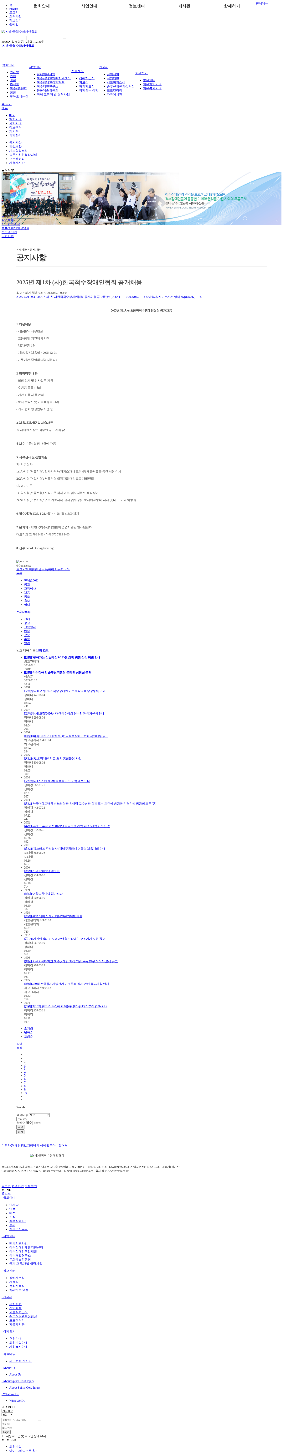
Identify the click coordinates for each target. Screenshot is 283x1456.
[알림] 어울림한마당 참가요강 (43, 893)
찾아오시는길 (19, 96)
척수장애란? (18, 88)
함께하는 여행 (88, 90)
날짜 (39, 650)
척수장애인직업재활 (50, 82)
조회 (46, 650)
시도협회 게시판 (20, 1361)
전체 (27, 619)
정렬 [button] (19, 1043)
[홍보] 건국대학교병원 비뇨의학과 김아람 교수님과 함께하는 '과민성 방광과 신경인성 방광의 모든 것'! (90, 803)
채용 (27, 592)
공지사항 (113, 74)
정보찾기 (15, 20)
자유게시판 (114, 94)
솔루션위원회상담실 (121, 86)
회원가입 (15, 16)
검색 (20, 1127)
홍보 (27, 600)
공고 (27, 584)
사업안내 (89, 6)
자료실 (83, 82)
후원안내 (149, 80)
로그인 (13, 12)
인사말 (14, 72)
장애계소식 (87, 78)
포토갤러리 (114, 90)
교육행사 (30, 588)
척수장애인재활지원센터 (54, 78)
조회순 (28, 1036)
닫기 (8, 104)
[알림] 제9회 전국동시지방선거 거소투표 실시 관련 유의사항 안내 (66, 983)
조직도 (14, 84)
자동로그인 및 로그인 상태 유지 (25, 1436)
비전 (13, 80)
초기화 (28, 1028)
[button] (19, 573)
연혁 (13, 76)
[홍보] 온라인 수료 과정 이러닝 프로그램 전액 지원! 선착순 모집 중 (67, 826)
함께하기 (232, 6)
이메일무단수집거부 (54, 1145)
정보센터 (137, 6)
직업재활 (113, 78)
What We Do (10, 1394)
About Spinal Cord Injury (18, 1381)
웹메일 (13, 24)
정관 (13, 92)
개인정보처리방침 (27, 1145)
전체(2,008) (31, 580)
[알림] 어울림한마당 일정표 (42, 871)
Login (6, 1432)
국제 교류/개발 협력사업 (53, 94)
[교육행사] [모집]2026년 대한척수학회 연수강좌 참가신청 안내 (64, 713)
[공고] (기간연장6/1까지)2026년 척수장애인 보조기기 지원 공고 (64, 938)
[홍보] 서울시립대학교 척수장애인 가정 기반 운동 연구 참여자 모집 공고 (71, 961)
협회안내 (42, 6)
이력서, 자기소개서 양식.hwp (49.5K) (164, 296)
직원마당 (8, 1353)
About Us (8, 1368)
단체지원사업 (46, 74)
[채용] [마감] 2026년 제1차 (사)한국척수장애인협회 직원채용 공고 (66, 736)
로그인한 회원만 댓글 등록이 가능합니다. (43, 569)
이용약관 (8, 1145)
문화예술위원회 (47, 90)
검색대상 (22, 1115)
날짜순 (28, 1032)
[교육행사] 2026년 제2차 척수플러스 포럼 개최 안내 (57, 781)
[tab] (141, 1198)
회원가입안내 (152, 84)
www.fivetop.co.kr (117, 1170)
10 (25, 1092)
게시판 (184, 6)
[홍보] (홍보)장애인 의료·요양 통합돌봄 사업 (52, 758)
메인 (12, 115)
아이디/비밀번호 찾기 (24, 1450)
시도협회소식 (116, 82)
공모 (27, 596)
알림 (27, 604)
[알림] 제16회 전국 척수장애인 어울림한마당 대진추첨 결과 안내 (65, 1006)
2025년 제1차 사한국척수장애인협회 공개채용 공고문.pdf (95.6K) (71, 296)
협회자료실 (87, 86)
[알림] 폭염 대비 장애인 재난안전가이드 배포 (53, 916)
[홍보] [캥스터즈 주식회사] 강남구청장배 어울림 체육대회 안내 (64, 848)
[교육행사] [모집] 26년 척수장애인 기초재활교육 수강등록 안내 (64, 691)
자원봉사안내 (152, 88)
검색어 (24, 1122)
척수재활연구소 (47, 86)
